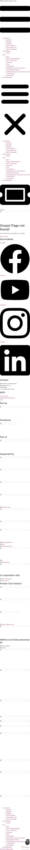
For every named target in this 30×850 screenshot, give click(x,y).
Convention (6, 38)
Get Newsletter (7, 77)
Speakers (9, 40)
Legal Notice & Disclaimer (7, 398)
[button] (15, 109)
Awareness (9, 62)
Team (7, 64)
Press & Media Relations (13, 58)
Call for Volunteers (11, 60)
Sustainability (10, 66)
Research (8, 42)
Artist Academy (10, 45)
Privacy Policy (4, 396)
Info (4, 55)
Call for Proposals (11, 49)
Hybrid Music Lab (11, 47)
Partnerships (9, 75)
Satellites (8, 43)
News (7, 57)
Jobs (1, 400)
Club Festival (7, 51)
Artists (8, 53)
